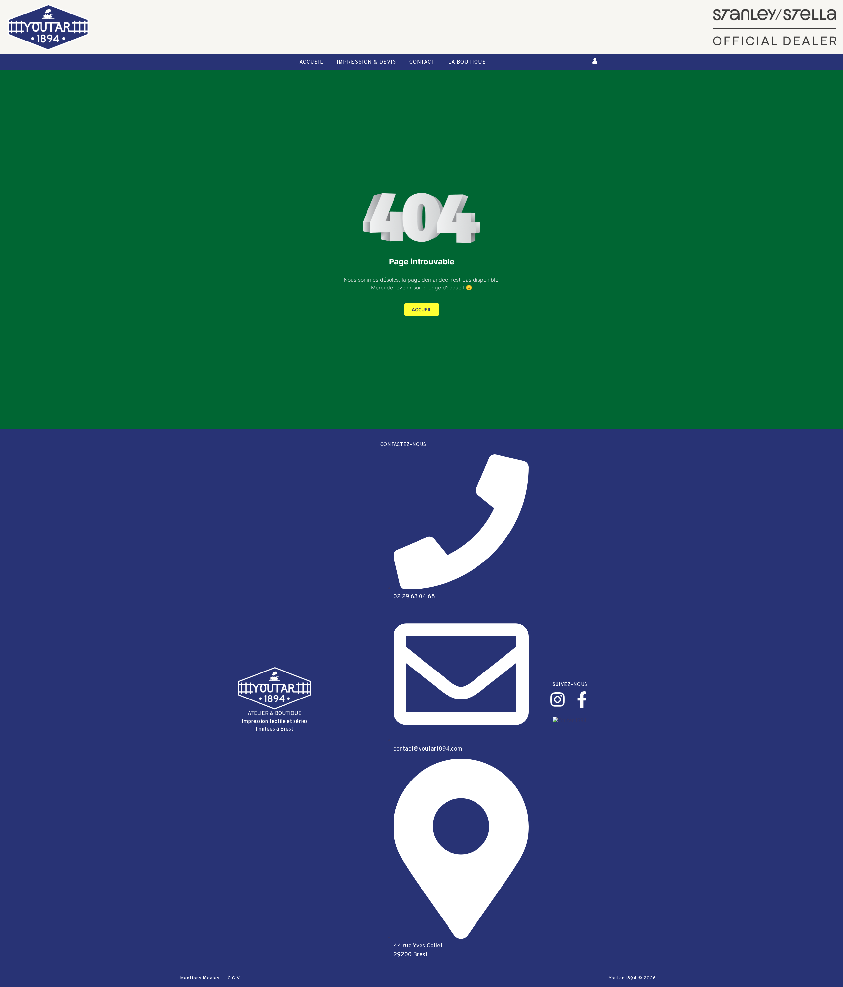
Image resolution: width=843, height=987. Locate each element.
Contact (422, 62)
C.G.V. (234, 978)
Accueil (311, 62)
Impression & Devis (366, 62)
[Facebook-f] (582, 699)
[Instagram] (557, 699)
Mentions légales (200, 978)
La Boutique (467, 62)
